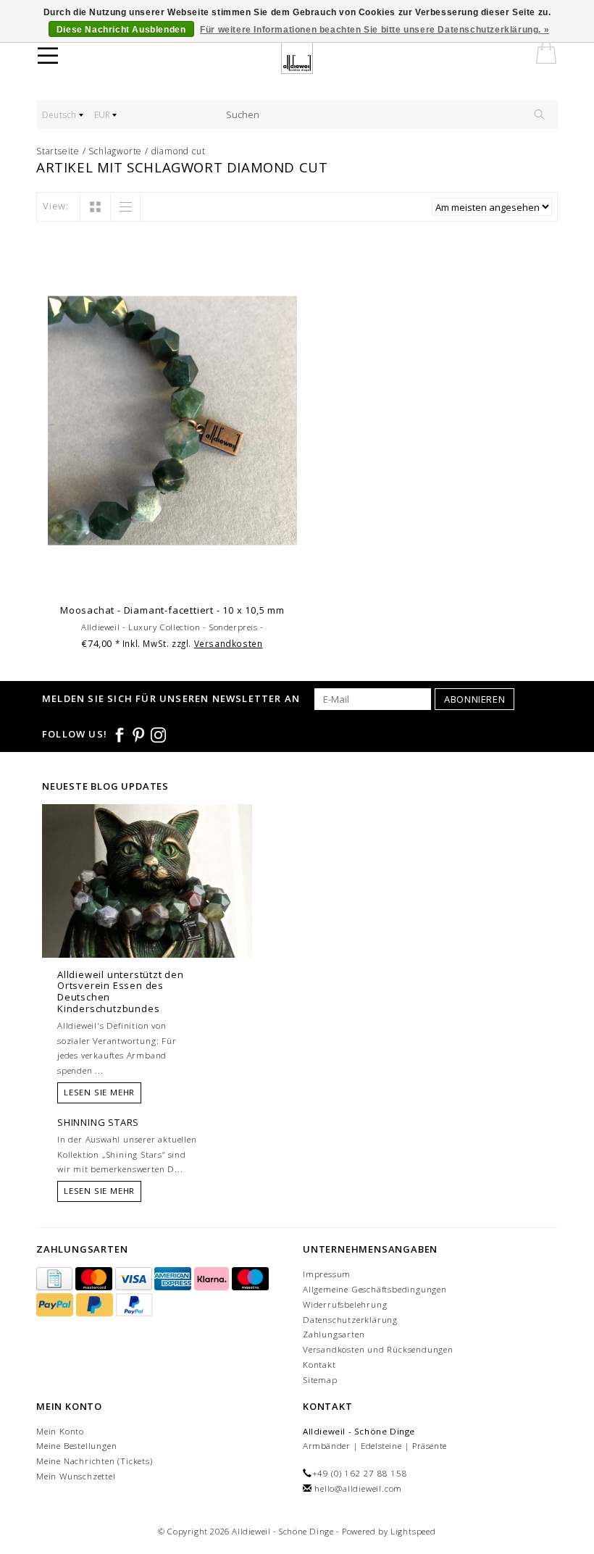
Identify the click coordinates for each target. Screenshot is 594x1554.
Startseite (58, 151)
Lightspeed (413, 1531)
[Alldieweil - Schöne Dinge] (306, 58)
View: (56, 205)
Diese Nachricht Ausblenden (121, 30)
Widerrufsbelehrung (345, 1304)
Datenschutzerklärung (350, 1319)
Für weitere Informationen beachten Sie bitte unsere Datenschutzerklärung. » (374, 30)
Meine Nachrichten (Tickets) (94, 1460)
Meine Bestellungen (76, 1445)
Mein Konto (60, 1431)
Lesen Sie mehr (99, 1092)
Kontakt (319, 1364)
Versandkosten (228, 643)
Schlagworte (115, 151)
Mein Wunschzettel (76, 1476)
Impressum (327, 1274)
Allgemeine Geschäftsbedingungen (375, 1289)
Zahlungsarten (333, 1334)
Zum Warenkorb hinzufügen (172, 578)
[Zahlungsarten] (55, 1279)
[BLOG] (147, 907)
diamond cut (178, 151)
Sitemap (320, 1379)
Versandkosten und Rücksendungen (378, 1349)
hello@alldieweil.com (358, 1488)
